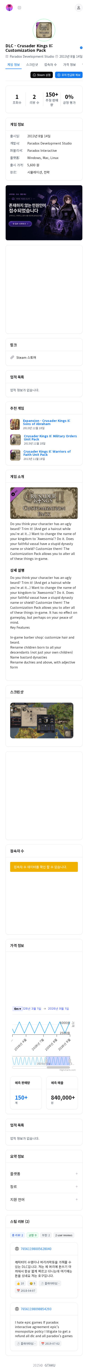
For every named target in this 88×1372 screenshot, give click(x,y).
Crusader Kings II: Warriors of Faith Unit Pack (47, 453)
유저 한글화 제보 (71, 75)
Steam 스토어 (26, 357)
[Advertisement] (44, 289)
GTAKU (50, 1365)
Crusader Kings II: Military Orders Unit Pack (50, 437)
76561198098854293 (36, 1309)
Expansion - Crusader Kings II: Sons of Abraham (46, 422)
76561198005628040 (36, 1248)
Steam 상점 (44, 75)
